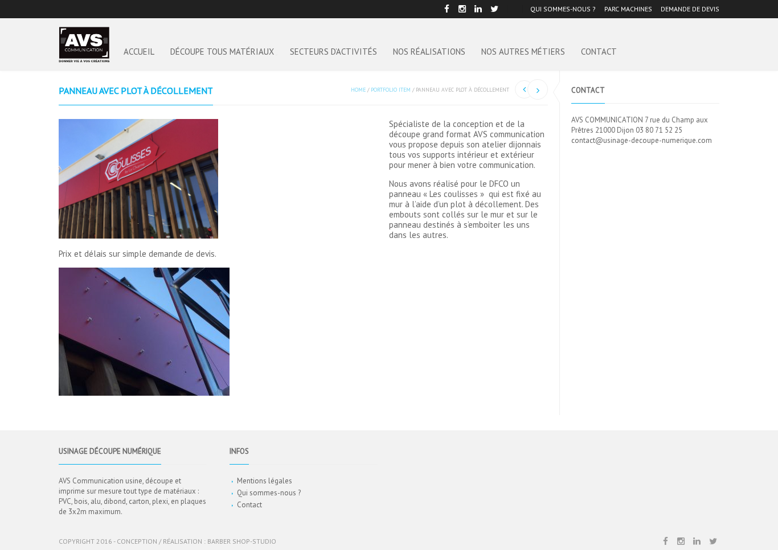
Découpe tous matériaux (222, 51)
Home (358, 89)
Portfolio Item (391, 89)
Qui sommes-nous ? (563, 9)
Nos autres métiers (523, 51)
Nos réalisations (429, 51)
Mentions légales (264, 481)
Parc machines (628, 9)
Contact (599, 51)
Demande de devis (690, 9)
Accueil (139, 51)
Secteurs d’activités (333, 51)
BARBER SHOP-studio (241, 541)
